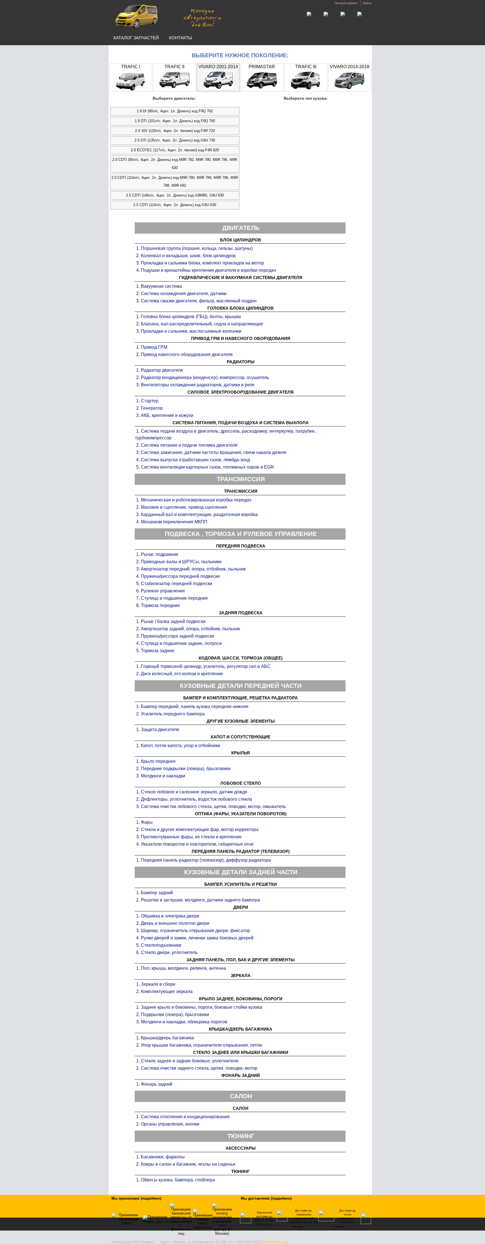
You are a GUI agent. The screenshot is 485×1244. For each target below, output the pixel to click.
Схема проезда (274, 1242)
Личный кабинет (346, 3)
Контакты (180, 37)
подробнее (151, 1198)
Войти (367, 3)
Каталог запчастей (136, 37)
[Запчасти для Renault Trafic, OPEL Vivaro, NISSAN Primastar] (167, 16)
